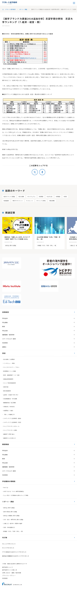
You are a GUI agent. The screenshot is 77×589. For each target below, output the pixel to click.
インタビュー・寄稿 (9, 363)
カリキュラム (31, 196)
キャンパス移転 (41, 200)
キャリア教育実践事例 (9, 383)
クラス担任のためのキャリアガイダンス (14, 552)
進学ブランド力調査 (9, 196)
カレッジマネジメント (9, 544)
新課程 (41, 196)
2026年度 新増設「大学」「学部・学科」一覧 (48, 238)
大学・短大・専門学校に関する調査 (13, 519)
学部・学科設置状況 (9, 527)
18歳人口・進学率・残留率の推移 (12, 523)
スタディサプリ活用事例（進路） (12, 418)
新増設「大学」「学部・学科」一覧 (47, 245)
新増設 (58, 196)
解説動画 (5, 444)
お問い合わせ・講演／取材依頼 (11, 573)
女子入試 (50, 196)
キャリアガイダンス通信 (10, 430)
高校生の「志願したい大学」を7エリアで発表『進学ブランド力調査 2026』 (17, 238)
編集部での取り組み (9, 434)
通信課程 (52, 200)
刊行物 (4, 537)
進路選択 (6, 200)
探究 (65, 196)
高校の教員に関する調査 (10, 511)
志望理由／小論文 (8, 410)
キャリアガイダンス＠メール (11, 426)
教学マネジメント (18, 200)
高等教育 (5, 312)
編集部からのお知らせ (9, 438)
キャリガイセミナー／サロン (11, 367)
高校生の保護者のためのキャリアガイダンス (15, 556)
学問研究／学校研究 (9, 406)
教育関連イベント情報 (9, 371)
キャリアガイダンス (8, 548)
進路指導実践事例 (8, 379)
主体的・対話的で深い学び (10, 395)
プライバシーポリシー (9, 575)
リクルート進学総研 (10, 9)
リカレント (30, 200)
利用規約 (5, 578)
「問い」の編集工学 (9, 414)
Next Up (5, 487)
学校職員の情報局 (8, 481)
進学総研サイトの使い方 (9, 570)
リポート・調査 (23, 9)
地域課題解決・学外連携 (10, 398)
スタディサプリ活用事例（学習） (12, 422)
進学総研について (7, 567)
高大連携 (21, 196)
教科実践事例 (7, 391)
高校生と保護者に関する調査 (11, 515)
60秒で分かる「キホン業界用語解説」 (14, 491)
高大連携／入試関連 (9, 359)
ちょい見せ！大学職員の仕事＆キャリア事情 (15, 495)
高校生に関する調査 (10, 245)
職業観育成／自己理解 (9, 402)
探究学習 (5, 387)
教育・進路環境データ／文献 (11, 375)
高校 (4, 353)
